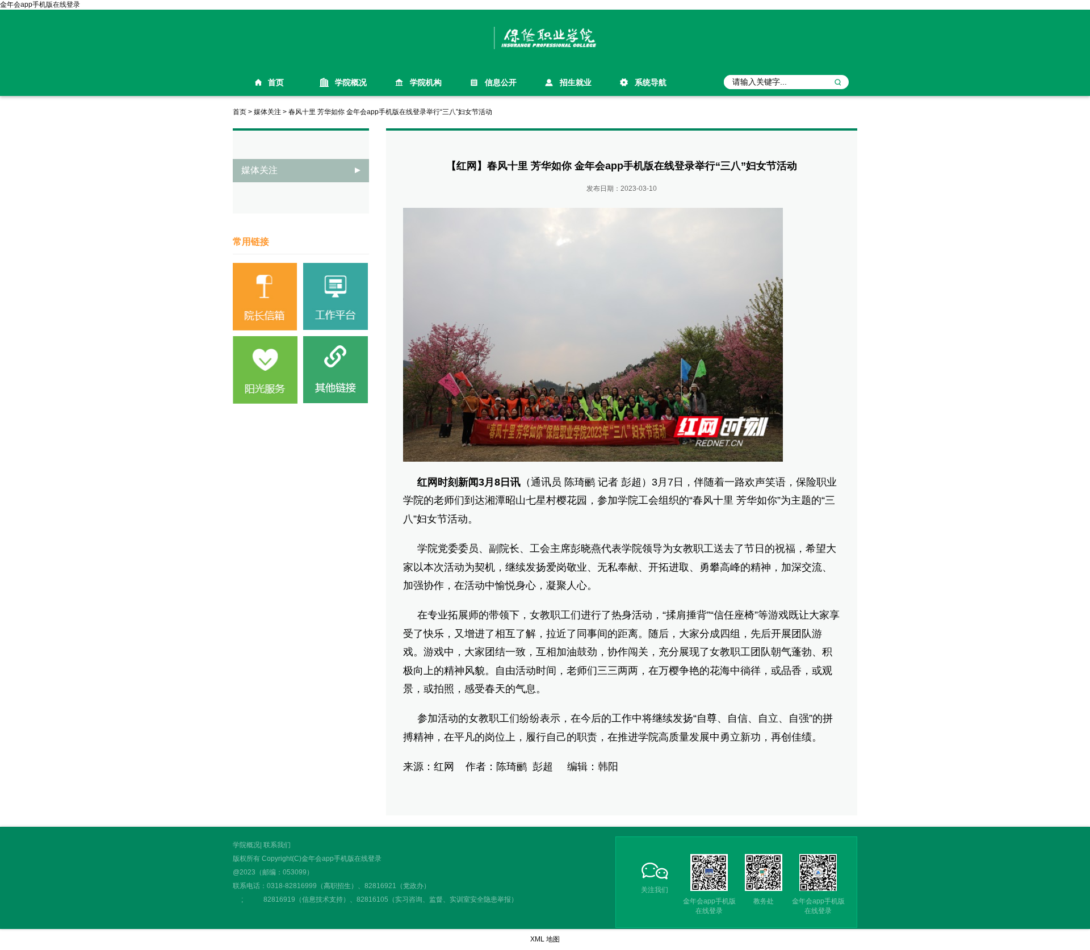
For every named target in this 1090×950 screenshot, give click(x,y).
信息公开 (501, 82)
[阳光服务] (265, 370)
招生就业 (576, 82)
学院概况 (351, 82)
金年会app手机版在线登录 (40, 5)
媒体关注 (267, 112)
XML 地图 (545, 939)
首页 (276, 82)
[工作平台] (335, 296)
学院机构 (426, 82)
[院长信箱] (265, 296)
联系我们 (277, 845)
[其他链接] (335, 370)
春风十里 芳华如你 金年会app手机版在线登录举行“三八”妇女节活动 (390, 112)
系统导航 (650, 82)
